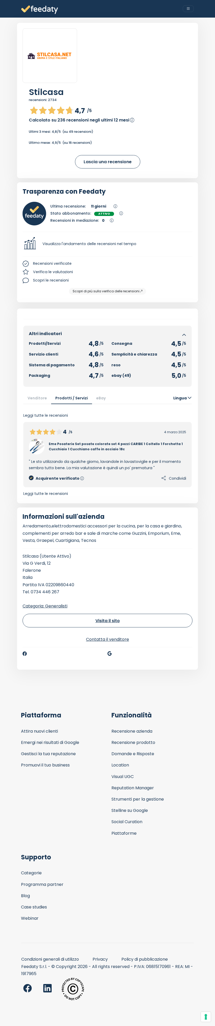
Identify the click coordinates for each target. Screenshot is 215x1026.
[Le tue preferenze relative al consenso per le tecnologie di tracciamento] (206, 1017)
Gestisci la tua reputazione (48, 754)
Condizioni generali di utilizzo (50, 959)
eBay (101, 398)
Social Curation (126, 822)
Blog (25, 896)
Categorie (31, 873)
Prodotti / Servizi (71, 398)
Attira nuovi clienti (39, 731)
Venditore (37, 398)
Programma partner (42, 884)
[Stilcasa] (50, 55)
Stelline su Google (129, 810)
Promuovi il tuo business (45, 765)
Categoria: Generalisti (45, 606)
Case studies (34, 907)
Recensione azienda (131, 731)
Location (120, 765)
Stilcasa (46, 92)
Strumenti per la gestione (137, 799)
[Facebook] (25, 654)
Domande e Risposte (132, 754)
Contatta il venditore (107, 639)
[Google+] (110, 654)
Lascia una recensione (108, 162)
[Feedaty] (39, 9)
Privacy (100, 959)
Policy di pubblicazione (144, 959)
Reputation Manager (132, 788)
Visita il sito (107, 621)
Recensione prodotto (133, 742)
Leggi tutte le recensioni (45, 493)
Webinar (30, 918)
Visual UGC (122, 777)
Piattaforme (124, 833)
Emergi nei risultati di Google (50, 742)
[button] (107, 244)
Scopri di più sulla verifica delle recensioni (106, 291)
